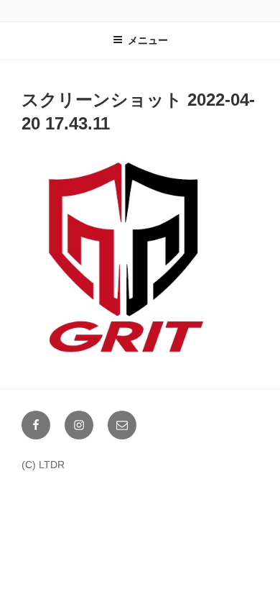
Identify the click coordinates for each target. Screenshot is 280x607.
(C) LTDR (43, 464)
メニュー (148, 40)
